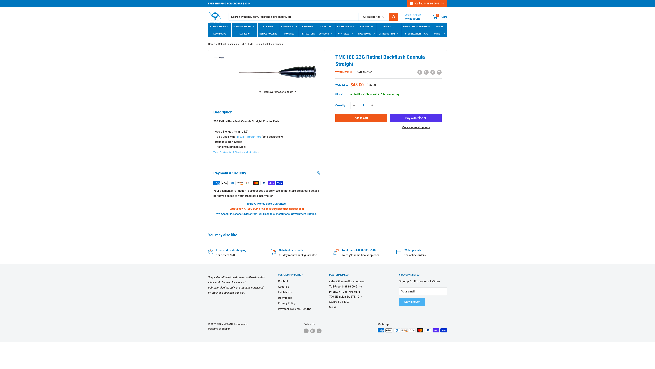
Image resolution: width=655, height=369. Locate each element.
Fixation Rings (345, 26)
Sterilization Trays (416, 33)
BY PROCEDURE (218, 26)
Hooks (387, 26)
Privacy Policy (287, 303)
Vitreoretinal (387, 33)
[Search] (393, 17)
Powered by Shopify (219, 328)
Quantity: (340, 105)
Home (211, 44)
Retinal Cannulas (227, 44)
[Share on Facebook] (419, 72)
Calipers (268, 26)
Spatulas (343, 33)
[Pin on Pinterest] (426, 72)
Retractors (308, 33)
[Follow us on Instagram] (312, 330)
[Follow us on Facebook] (306, 330)
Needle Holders (268, 33)
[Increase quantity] (372, 105)
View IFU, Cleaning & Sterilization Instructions (236, 152)
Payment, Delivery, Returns (294, 309)
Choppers (308, 26)
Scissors (324, 33)
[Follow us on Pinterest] (319, 330)
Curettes (326, 26)
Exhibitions (285, 292)
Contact (283, 281)
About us (283, 286)
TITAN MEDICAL (343, 72)
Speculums (364, 33)
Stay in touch (412, 301)
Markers (244, 33)
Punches (289, 33)
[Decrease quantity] (354, 105)
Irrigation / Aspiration (416, 26)
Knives (439, 26)
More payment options (416, 127)
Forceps (364, 26)
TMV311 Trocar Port (248, 136)
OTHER (437, 33)
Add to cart (361, 118)
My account (412, 18)
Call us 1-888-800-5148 (429, 3)
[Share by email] (439, 72)
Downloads (285, 297)
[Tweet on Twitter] (432, 72)
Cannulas (287, 26)
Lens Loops (219, 33)
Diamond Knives (243, 26)
